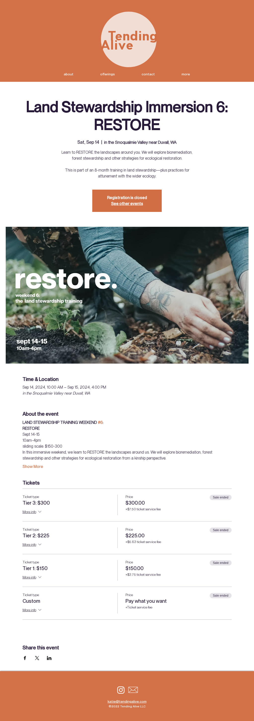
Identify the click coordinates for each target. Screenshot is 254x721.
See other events (127, 203)
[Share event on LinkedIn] (49, 658)
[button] (185, 74)
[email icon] (133, 690)
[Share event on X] (37, 658)
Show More (33, 466)
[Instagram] (121, 690)
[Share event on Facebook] (25, 658)
